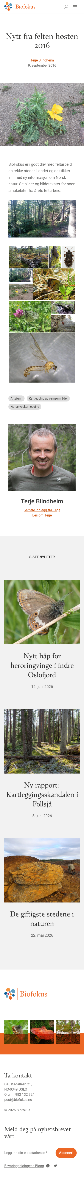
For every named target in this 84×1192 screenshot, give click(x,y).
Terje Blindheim (42, 60)
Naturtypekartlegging (25, 406)
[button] (28, 256)
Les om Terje (42, 515)
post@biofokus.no (18, 1100)
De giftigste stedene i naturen (42, 918)
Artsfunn (16, 398)
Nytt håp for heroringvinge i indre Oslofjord (42, 665)
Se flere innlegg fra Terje (42, 510)
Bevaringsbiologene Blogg (24, 1166)
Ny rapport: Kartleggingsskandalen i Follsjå (42, 794)
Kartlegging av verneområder (48, 398)
